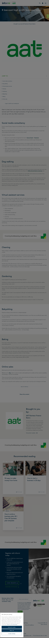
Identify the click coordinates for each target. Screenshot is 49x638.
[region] (12, 625)
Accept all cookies (12, 627)
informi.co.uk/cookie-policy (12, 624)
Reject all (12, 630)
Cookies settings (11, 633)
